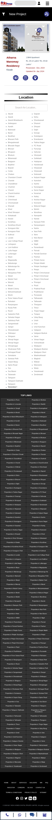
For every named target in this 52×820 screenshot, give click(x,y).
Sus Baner (12, 371)
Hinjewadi (38, 171)
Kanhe (36, 184)
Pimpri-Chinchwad (41, 279)
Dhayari (37, 127)
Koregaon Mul (13, 228)
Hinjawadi (38, 168)
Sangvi (10, 327)
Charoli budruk (14, 193)
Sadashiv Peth (13, 314)
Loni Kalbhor (13, 247)
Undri (36, 320)
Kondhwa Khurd (14, 225)
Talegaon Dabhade (15, 381)
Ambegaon (12, 123)
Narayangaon (39, 225)
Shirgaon (11, 336)
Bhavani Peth (13, 139)
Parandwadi (38, 247)
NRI (41, 782)
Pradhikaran (39, 292)
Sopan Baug (13, 362)
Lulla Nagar (12, 251)
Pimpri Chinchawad (41, 273)
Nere (36, 235)
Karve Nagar (39, 190)
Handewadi (38, 165)
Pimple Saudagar (41, 266)
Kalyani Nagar (39, 177)
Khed (10, 209)
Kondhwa (11, 222)
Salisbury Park (13, 320)
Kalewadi (37, 174)
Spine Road (12, 365)
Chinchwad (12, 200)
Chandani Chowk (15, 177)
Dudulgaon (38, 136)
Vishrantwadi (39, 343)
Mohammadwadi (14, 292)
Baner (10, 133)
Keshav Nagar (39, 200)
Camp (10, 171)
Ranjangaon (13, 305)
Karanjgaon (38, 187)
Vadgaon (37, 330)
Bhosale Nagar (14, 146)
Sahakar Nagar (14, 317)
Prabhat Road (39, 289)
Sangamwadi (13, 324)
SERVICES (23, 782)
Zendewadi (38, 375)
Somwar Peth (13, 359)
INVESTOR (11, 787)
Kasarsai (37, 193)
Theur (36, 308)
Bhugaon (11, 152)
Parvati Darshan (40, 254)
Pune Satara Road (15, 298)
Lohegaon (12, 244)
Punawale (38, 295)
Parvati (36, 251)
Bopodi (11, 168)
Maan (10, 257)
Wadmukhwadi (40, 355)
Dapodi (37, 114)
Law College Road (15, 241)
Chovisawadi (13, 203)
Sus (9, 368)
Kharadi (11, 206)
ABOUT (13, 782)
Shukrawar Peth (14, 349)
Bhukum (11, 155)
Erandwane (38, 139)
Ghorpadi (37, 155)
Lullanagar (12, 254)
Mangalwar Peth (14, 273)
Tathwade (38, 301)
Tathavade (12, 387)
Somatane (12, 355)
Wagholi (37, 359)
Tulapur (37, 314)
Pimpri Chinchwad (41, 276)
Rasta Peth (12, 308)
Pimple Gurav (39, 260)
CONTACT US (40, 787)
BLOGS (30, 787)
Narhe (36, 228)
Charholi (11, 187)
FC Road (37, 146)
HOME (6, 782)
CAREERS (21, 787)
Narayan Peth (39, 222)
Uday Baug (38, 317)
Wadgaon (38, 346)
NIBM (36, 241)
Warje (36, 368)
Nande (36, 219)
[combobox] (25, 3)
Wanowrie (38, 365)
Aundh (10, 127)
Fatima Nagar (39, 142)
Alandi (10, 117)
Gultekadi (37, 158)
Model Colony (13, 289)
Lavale (10, 238)
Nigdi (36, 244)
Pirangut (37, 282)
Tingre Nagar (39, 311)
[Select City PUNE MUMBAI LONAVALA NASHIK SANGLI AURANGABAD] (25, 3)
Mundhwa (38, 212)
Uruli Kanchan (39, 327)
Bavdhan (11, 136)
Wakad (36, 362)
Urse (36, 324)
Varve (36, 336)
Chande (11, 181)
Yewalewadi (38, 371)
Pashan (37, 257)
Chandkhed (12, 184)
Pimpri (36, 270)
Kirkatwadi (12, 216)
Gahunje (37, 152)
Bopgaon (11, 162)
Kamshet (37, 181)
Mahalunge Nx (13, 266)
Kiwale (10, 219)
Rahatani (11, 301)
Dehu (36, 117)
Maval (10, 286)
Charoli (11, 190)
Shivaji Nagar (13, 340)
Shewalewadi (13, 330)
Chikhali (11, 196)
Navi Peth (38, 231)
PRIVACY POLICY (31, 792)
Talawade (12, 375)
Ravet (10, 311)
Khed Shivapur (14, 212)
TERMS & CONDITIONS (14, 792)
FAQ (46, 782)
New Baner (38, 238)
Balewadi (11, 130)
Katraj (36, 196)
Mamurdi (11, 270)
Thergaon (38, 305)
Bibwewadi (12, 158)
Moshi (10, 295)
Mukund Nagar (40, 206)
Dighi (36, 130)
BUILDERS (33, 782)
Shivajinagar (13, 346)
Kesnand (37, 203)
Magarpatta (12, 260)
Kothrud (11, 235)
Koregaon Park (14, 231)
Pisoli (36, 286)
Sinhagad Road (14, 352)
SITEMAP (43, 792)
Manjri (10, 276)
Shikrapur (12, 333)
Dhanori (37, 123)
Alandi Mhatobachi (15, 120)
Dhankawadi (39, 120)
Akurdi (10, 114)
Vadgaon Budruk (40, 333)
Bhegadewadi (13, 142)
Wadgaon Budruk (41, 349)
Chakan (11, 174)
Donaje (37, 133)
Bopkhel (11, 165)
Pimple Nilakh (39, 263)
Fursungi (37, 149)
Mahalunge (12, 263)
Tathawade (38, 298)
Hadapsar (38, 162)
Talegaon (11, 378)
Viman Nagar (39, 340)
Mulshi (36, 209)
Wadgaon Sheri (40, 352)
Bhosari (11, 149)
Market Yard (12, 279)
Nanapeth (38, 216)
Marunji (11, 282)
